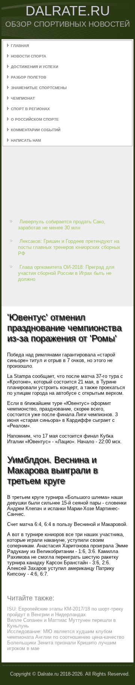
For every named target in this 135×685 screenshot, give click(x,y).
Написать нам (26, 140)
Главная (20, 46)
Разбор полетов (28, 77)
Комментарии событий (35, 130)
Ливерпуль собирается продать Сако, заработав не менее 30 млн (61, 224)
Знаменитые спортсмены (39, 88)
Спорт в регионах (30, 109)
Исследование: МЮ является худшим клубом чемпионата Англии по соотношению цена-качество (65, 634)
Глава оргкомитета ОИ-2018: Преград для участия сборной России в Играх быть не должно (66, 273)
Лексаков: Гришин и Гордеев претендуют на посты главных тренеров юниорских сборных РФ (69, 247)
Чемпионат (23, 98)
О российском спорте (35, 119)
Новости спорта (28, 56)
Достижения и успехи (34, 67)
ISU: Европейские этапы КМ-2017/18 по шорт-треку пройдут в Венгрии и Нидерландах (65, 611)
